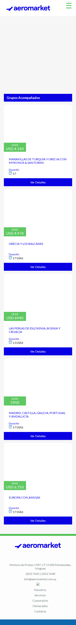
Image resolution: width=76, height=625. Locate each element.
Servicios (40, 595)
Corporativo (40, 600)
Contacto (40, 611)
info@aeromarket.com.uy (40, 579)
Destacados (40, 606)
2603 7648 (48, 573)
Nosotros (40, 590)
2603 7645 (32, 573)
